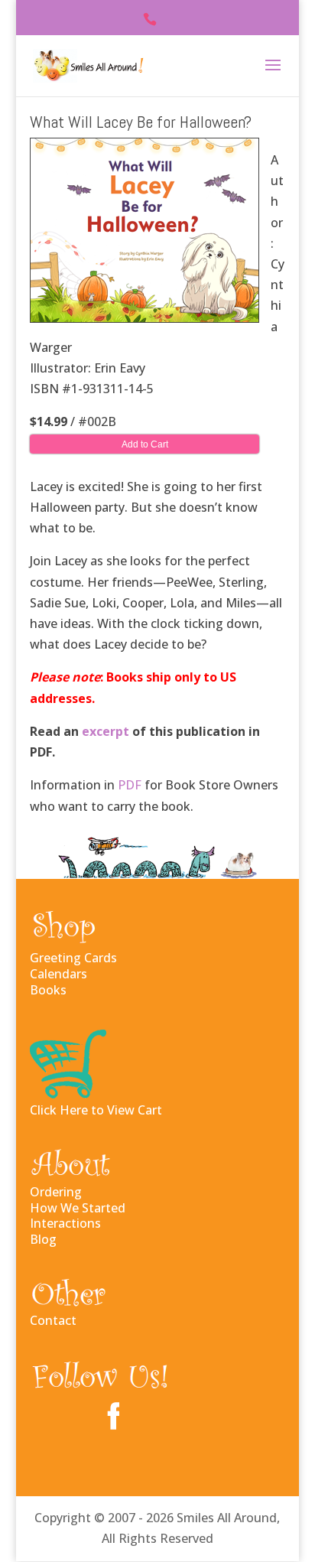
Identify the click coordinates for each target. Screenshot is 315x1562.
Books (48, 989)
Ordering (56, 1191)
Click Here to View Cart (96, 1110)
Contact (53, 1320)
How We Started (77, 1207)
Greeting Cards (73, 957)
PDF (129, 784)
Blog (43, 1239)
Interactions (65, 1223)
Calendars (58, 973)
